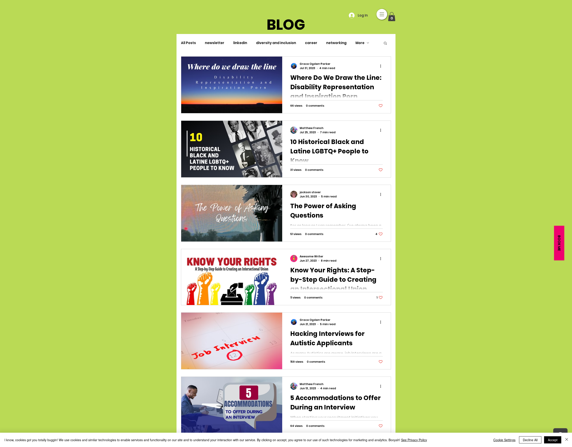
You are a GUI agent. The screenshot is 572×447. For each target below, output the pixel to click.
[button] (381, 14)
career (311, 42)
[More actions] (382, 66)
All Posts (188, 42)
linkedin (240, 42)
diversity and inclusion (276, 42)
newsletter (214, 42)
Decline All (530, 440)
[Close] (566, 439)
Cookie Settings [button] (504, 440)
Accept (552, 440)
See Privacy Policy (414, 440)
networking (336, 42)
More (359, 42)
